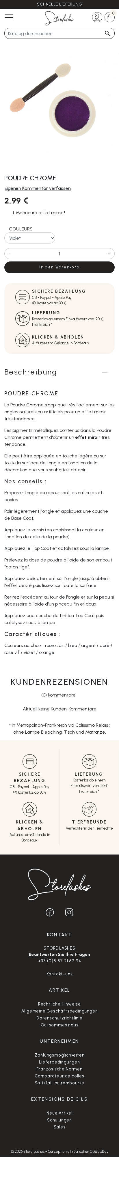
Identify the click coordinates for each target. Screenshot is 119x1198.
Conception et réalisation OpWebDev (78, 1151)
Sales (60, 1127)
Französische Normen (59, 1069)
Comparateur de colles (59, 1076)
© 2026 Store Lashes (28, 1151)
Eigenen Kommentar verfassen (38, 188)
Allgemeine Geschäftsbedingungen (59, 1011)
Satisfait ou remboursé (60, 1083)
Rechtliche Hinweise (59, 1004)
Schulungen (59, 1120)
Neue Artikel (59, 1113)
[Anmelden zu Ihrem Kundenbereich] (97, 16)
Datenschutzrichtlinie (59, 1018)
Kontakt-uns (60, 974)
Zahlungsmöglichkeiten (60, 1055)
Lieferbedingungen (59, 1062)
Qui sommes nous (60, 1025)
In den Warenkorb (59, 267)
